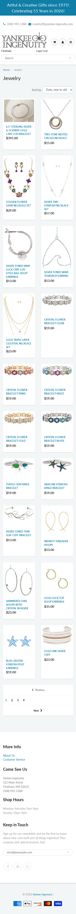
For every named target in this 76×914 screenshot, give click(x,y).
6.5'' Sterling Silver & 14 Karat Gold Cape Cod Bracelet (18, 130)
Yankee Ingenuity (42, 894)
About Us (9, 755)
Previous (39, 690)
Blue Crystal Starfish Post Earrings (15, 664)
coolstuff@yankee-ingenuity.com (52, 24)
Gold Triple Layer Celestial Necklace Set (18, 343)
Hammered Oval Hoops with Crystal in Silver (17, 605)
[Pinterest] (18, 867)
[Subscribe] (67, 852)
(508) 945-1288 (16, 24)
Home (6, 69)
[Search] (70, 58)
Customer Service (14, 759)
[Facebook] (8, 867)
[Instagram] (27, 867)
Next (36, 710)
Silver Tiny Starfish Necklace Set (56, 205)
